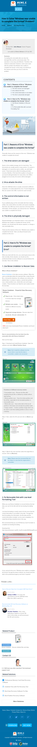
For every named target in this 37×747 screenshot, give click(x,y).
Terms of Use (26, 710)
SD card (14, 314)
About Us (22, 712)
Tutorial (13, 710)
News (8, 710)
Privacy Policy (15, 712)
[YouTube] (22, 717)
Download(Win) (6, 651)
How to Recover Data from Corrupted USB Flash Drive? (17, 589)
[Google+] (28, 717)
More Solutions (18, 701)
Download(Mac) (6, 645)
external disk (20, 314)
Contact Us (19, 710)
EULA (32, 710)
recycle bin (8, 314)
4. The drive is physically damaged (20, 94)
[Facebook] (10, 717)
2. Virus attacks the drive (17, 90)
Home (4, 710)
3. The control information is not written (21, 92)
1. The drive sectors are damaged (20, 88)
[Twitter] (16, 717)
